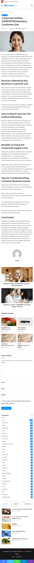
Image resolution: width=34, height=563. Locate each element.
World (3, 425)
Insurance (5, 489)
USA (3, 420)
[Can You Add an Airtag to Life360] (6, 511)
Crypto (4, 476)
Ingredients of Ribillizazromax (6, 328)
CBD (3, 486)
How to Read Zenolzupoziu (22, 328)
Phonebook (5, 428)
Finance (4, 483)
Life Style (4, 460)
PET (3, 491)
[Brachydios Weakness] (6, 534)
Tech (3, 430)
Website (3, 394)
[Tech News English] (10, 5)
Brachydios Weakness (18, 531)
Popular (5, 504)
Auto (3, 462)
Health (4, 441)
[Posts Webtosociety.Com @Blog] (25, 338)
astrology (4, 494)
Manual (4, 446)
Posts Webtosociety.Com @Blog (24, 345)
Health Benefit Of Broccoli (20, 539)
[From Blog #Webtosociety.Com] (8, 338)
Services (4, 457)
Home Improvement (7, 444)
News (3, 449)
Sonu (5, 28)
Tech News (5, 438)
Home (4, 11)
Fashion (4, 478)
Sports (4, 470)
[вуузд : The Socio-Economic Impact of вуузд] (6, 519)
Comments (27, 504)
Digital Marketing (6, 473)
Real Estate (5, 454)
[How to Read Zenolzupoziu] (25, 322)
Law (3, 452)
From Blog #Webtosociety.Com (7, 344)
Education (5, 468)
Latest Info (10, 11)
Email (3, 388)
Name (3, 382)
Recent (16, 504)
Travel (4, 465)
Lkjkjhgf (14, 524)
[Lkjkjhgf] (6, 526)
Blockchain (5, 436)
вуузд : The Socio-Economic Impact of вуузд (20, 517)
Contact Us (19, 556)
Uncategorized (6, 481)
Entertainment (6, 497)
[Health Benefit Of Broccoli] (6, 541)
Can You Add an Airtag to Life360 (22, 509)
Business (4, 433)
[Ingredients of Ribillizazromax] (8, 322)
